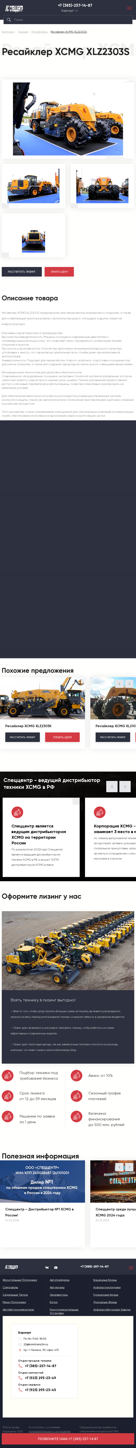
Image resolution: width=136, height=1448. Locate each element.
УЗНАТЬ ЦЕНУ (59, 271)
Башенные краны (105, 1280)
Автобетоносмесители (18, 1309)
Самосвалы (10, 1287)
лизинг (22, 737)
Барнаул (67, 10)
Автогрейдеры (59, 1280)
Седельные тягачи (15, 1294)
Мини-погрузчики (14, 1302)
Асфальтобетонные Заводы (112, 1309)
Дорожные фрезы (105, 1302)
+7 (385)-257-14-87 (75, 5)
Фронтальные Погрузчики (20, 1280)
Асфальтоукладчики (107, 1287)
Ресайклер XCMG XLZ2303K (28, 726)
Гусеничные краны (105, 1294)
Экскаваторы (59, 1294)
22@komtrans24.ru (36, 1344)
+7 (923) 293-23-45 (40, 1390)
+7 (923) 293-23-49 (40, 1378)
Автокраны (57, 1287)
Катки (54, 1302)
